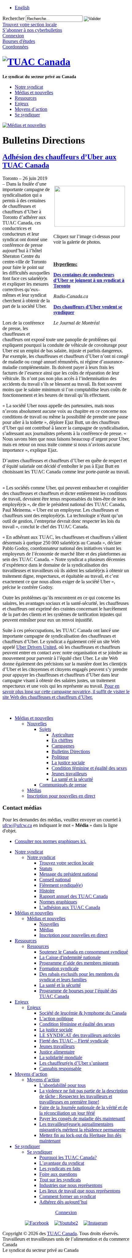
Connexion (66, 1212)
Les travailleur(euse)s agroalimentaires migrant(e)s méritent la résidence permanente (82, 1127)
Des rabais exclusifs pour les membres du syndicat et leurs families (79, 976)
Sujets (45, 729)
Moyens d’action (31, 109)
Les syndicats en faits (59, 1168)
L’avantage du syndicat (61, 1163)
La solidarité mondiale (60, 1057)
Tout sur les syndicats (60, 1179)
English (22, 7)
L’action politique (56, 1018)
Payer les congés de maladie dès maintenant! (82, 1118)
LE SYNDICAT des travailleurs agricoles (79, 1035)
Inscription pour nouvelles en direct (61, 796)
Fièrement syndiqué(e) (61, 885)
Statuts (45, 868)
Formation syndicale (59, 968)
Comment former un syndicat (67, 1196)
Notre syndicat (29, 87)
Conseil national (55, 879)
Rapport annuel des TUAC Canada (73, 896)
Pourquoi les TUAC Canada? (68, 1157)
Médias (34, 790)
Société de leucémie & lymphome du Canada (82, 1013)
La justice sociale (68, 762)
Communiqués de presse (63, 784)
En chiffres (62, 740)
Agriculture (63, 734)
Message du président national (68, 874)
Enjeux (22, 103)
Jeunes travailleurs (69, 773)
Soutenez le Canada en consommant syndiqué (83, 951)
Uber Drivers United (36, 647)
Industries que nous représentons (70, 1185)
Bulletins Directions (71, 751)
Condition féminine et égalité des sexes (89, 768)
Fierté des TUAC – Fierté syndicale (73, 1040)
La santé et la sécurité (72, 779)
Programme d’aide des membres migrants (79, 963)
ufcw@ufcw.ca (17, 825)
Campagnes (63, 746)
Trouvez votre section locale (66, 863)
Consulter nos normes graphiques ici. (50, 841)
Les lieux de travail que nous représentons (79, 1190)
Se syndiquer (27, 114)
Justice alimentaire (57, 1052)
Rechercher (13, 18)
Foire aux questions (58, 1174)
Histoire (47, 890)
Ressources (26, 98)
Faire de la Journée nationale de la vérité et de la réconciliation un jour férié (83, 1110)
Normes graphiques (58, 901)
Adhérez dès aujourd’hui (63, 1202)
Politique (60, 757)
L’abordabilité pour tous (62, 1085)
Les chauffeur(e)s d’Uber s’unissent (73, 1063)
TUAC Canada (62, 1233)
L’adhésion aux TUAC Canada (69, 907)
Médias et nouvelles (34, 92)
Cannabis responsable (60, 1068)
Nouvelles (37, 723)
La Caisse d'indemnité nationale (70, 957)
